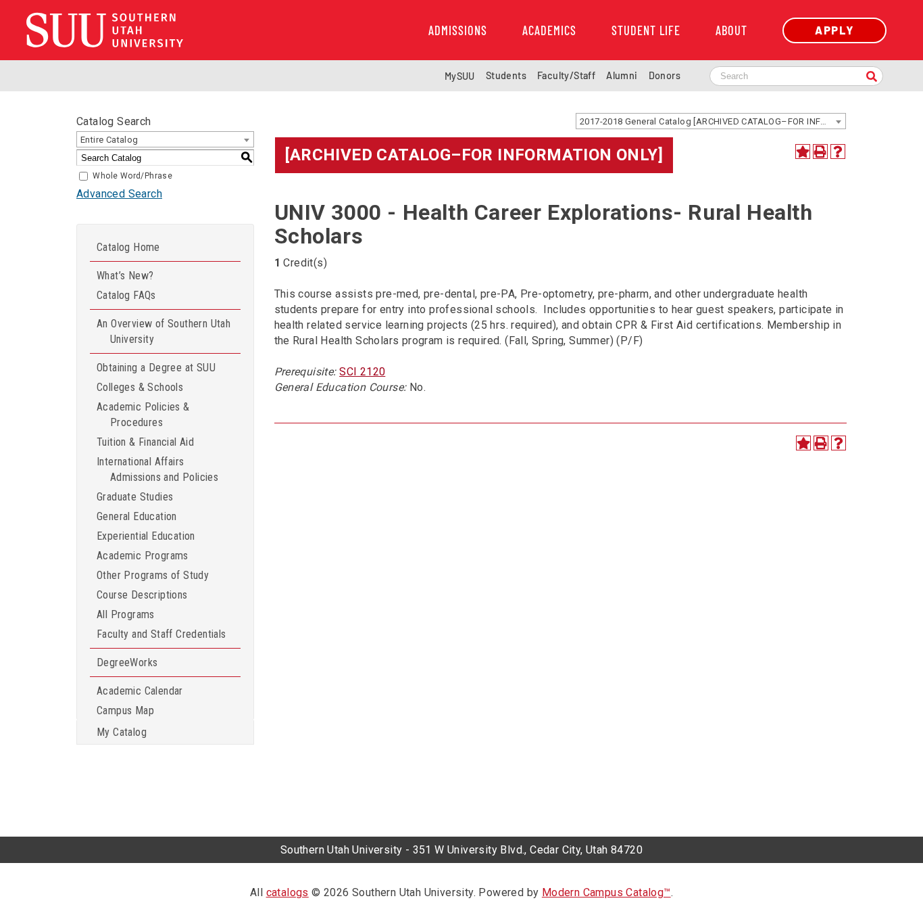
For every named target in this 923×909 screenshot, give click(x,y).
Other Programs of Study (153, 575)
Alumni (621, 75)
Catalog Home (128, 247)
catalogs (287, 892)
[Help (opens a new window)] (837, 151)
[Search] (872, 77)
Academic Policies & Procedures (143, 414)
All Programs (126, 614)
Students (506, 75)
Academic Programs (143, 555)
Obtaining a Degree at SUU (156, 367)
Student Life (646, 30)
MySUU (460, 76)
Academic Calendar (140, 690)
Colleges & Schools (140, 387)
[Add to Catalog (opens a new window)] (802, 151)
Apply (834, 30)
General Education (137, 516)
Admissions (457, 30)
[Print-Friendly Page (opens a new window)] (820, 151)
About (731, 30)
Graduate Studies (135, 496)
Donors (664, 75)
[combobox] (711, 121)
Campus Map (125, 710)
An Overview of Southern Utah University (163, 331)
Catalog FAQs (126, 295)
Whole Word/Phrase (132, 176)
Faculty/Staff (566, 75)
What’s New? (125, 275)
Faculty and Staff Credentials (161, 634)
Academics (549, 30)
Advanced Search (119, 193)
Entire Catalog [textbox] (109, 140)
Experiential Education (146, 536)
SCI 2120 (362, 371)
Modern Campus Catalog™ (606, 892)
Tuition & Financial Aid (145, 442)
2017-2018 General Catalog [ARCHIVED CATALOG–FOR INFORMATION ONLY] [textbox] (712, 121)
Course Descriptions (142, 594)
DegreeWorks (127, 662)
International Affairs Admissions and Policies (157, 469)
